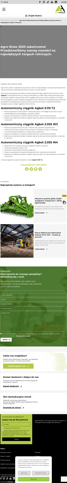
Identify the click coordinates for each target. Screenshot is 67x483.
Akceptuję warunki (12, 428)
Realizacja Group (8, 482)
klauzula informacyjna (23, 336)
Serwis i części (5, 456)
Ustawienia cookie (40, 473)
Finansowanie (5, 460)
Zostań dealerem (11, 386)
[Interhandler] (64, 195)
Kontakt (64, 2)
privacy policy (27, 467)
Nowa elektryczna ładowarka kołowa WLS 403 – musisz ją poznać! (48, 235)
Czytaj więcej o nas (17, 366)
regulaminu (17, 428)
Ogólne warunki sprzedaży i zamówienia (14, 464)
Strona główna (4, 20)
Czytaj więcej (39, 213)
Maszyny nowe (5, 452)
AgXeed (3, 95)
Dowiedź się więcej (12, 408)
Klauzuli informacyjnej (8, 435)
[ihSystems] (64, 202)
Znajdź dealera (35, 16)
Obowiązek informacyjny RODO (11, 476)
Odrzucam (24, 473)
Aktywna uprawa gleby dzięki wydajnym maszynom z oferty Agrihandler (48, 201)
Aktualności (14, 20)
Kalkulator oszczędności (8, 468)
